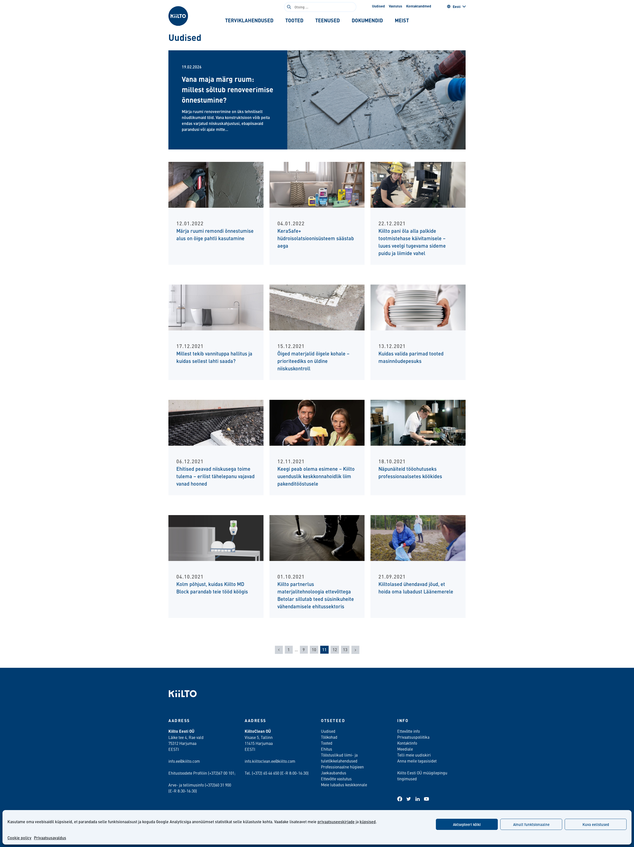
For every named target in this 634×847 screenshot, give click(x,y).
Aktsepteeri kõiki (467, 824)
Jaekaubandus (333, 772)
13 (345, 649)
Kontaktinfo (407, 743)
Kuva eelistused (595, 824)
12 (335, 649)
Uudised (378, 5)
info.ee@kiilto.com (184, 761)
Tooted (326, 743)
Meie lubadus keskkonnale (344, 784)
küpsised (368, 821)
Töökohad (329, 737)
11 (324, 649)
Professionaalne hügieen (342, 766)
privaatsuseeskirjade (336, 821)
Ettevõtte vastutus (336, 778)
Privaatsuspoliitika (413, 737)
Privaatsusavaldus (50, 838)
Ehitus (326, 749)
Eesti (457, 6)
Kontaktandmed (418, 5)
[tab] (249, 20)
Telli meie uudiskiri (414, 755)
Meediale (405, 749)
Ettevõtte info (408, 731)
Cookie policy (19, 838)
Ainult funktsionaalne (531, 824)
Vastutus (395, 5)
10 (314, 649)
